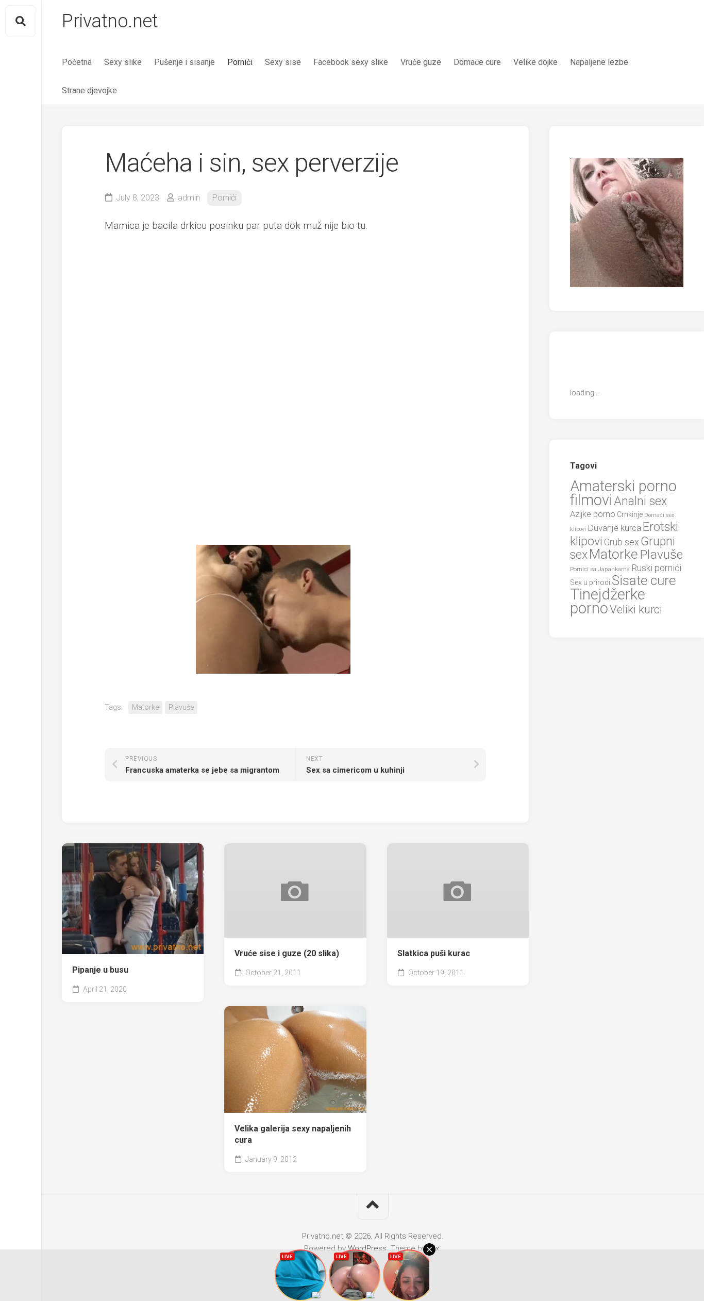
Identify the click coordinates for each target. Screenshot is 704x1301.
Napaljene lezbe (599, 62)
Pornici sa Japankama (600, 569)
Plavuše (181, 707)
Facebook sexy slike (350, 62)
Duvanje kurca (614, 528)
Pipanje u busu (100, 970)
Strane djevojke (89, 90)
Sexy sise (283, 62)
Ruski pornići (656, 567)
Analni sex (640, 501)
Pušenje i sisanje (184, 62)
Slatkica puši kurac (433, 953)
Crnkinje (630, 514)
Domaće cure (477, 62)
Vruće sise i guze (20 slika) (286, 953)
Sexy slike (123, 62)
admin (189, 198)
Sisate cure (644, 580)
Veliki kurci (636, 609)
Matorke (145, 707)
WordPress (367, 1248)
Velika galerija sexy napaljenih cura (292, 1134)
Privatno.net (110, 21)
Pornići (240, 62)
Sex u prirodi (590, 582)
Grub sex (621, 542)
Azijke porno (592, 514)
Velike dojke (535, 62)
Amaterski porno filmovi (623, 493)
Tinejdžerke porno (607, 602)
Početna (77, 62)
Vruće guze (420, 62)
